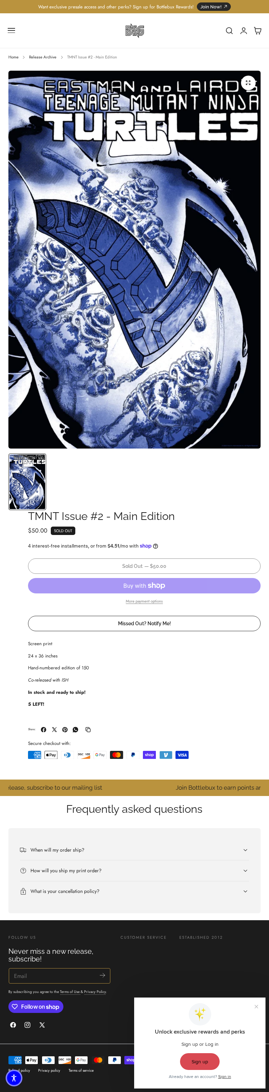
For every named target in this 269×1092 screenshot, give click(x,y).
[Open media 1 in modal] (248, 83)
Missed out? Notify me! (144, 623)
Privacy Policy (95, 991)
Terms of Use (70, 991)
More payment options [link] (144, 601)
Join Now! (211, 6)
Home (13, 57)
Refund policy (19, 1070)
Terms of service (81, 1070)
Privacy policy (49, 1070)
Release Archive (42, 57)
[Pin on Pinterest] (65, 729)
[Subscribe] (102, 975)
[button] (11, 30)
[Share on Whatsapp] (75, 729)
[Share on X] (54, 729)
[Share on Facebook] (43, 729)
